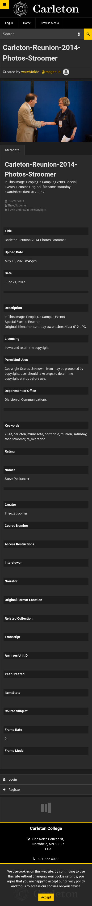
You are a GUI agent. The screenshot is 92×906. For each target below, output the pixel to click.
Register (14, 789)
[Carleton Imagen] (46, 8)
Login (12, 779)
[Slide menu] (4, 4)
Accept (46, 897)
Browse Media (50, 23)
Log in (9, 23)
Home (27, 23)
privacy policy (74, 881)
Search (88, 34)
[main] (46, 431)
